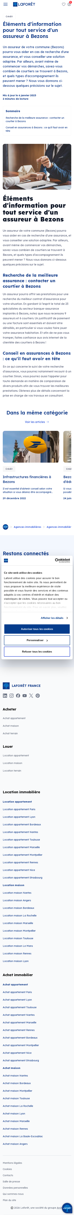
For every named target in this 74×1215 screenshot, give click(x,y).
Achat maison (11, 725)
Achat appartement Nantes (19, 1014)
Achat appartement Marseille (19, 1022)
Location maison (12, 763)
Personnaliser (35, 640)
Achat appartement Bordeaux (20, 1037)
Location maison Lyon (16, 961)
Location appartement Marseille (21, 847)
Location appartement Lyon (19, 816)
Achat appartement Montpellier (21, 1045)
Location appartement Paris (19, 809)
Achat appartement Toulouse (19, 1007)
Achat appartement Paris (17, 992)
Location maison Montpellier (19, 930)
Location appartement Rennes (20, 862)
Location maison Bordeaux (18, 908)
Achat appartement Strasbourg (21, 1060)
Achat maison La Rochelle (18, 1106)
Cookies (7, 1169)
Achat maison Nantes (15, 1075)
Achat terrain (10, 733)
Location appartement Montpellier (22, 854)
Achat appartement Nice (17, 1052)
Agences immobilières (27, 527)
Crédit (9, 16)
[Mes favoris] (64, 4)
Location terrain (12, 770)
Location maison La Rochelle (19, 915)
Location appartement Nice (19, 870)
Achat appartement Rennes (19, 1030)
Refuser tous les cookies (37, 651)
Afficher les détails (52, 617)
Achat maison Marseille (16, 1121)
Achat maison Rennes (15, 1128)
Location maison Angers (17, 900)
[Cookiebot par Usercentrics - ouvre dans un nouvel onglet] (55, 560)
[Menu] (5, 4)
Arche (60, 1207)
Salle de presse (11, 1181)
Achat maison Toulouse (16, 1098)
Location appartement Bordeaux (22, 824)
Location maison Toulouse (18, 938)
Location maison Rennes (17, 953)
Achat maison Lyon (14, 1113)
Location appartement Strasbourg (22, 877)
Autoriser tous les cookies (37, 628)
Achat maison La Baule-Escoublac (23, 1136)
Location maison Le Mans (18, 945)
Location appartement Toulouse (21, 839)
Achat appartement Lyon (17, 999)
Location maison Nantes (17, 892)
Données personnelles (15, 1187)
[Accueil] (5, 527)
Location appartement (16, 755)
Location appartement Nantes (20, 832)
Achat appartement (14, 718)
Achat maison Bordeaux (17, 1083)
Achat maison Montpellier (17, 1090)
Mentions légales (12, 1162)
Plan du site (9, 1200)
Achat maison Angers (15, 1143)
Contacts (8, 1175)
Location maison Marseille (18, 923)
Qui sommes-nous (13, 1194)
